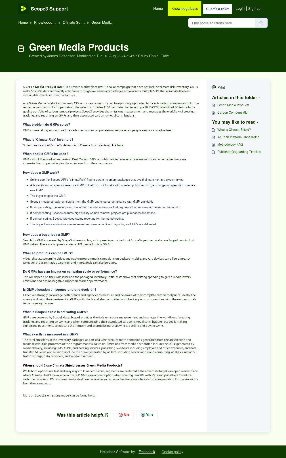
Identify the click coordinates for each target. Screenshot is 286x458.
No (126, 415)
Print (221, 87)
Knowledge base (184, 8)
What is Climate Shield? (234, 129)
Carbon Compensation (233, 112)
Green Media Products (109, 22)
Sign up (254, 8)
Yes (149, 415)
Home (158, 8)
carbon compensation (174, 103)
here (120, 145)
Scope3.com (176, 240)
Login (240, 8)
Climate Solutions (77, 22)
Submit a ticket (217, 8)
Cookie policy (172, 451)
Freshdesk (147, 451)
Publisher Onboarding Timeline (239, 151)
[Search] (261, 23)
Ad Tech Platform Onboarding (238, 137)
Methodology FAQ (230, 144)
